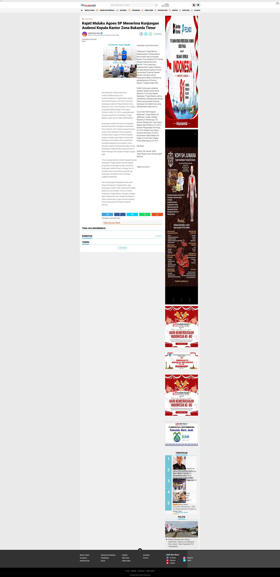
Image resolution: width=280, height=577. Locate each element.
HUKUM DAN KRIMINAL (107, 10)
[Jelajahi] (277, 3)
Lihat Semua (122, 248)
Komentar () (158, 34)
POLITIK (145, 558)
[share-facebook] (141, 34)
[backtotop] (140, 550)
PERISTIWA (185, 10)
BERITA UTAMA (89, 10)
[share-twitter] (146, 34)
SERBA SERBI (149, 10)
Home (127, 571)
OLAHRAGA (197, 10)
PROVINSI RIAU (162, 10)
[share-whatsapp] (150, 34)
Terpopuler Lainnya (181, 512)
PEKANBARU (136, 10)
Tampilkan (158, 236)
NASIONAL (123, 10)
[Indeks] (194, 5)
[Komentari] (157, 214)
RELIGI (103, 561)
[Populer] (198, 5)
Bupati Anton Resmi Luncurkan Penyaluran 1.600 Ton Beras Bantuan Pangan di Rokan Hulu (184, 507)
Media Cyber (150, 571)
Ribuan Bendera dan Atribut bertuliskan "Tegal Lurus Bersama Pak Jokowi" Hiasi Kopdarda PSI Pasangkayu (181, 542)
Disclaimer (141, 571)
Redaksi (133, 571)
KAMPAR (175, 10)
